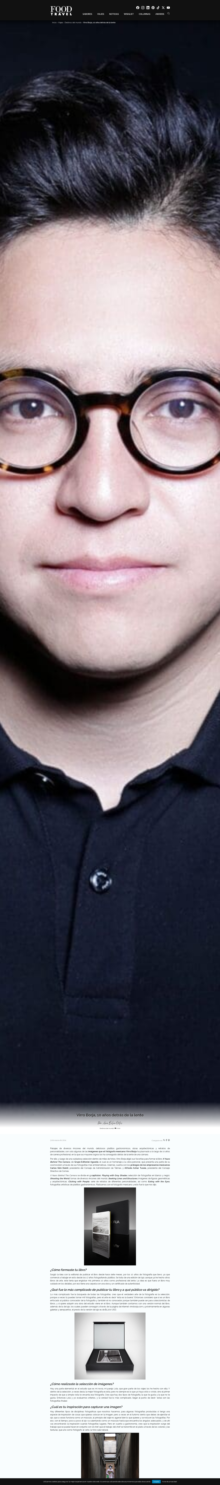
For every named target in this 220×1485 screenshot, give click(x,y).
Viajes (100, 14)
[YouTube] (168, 8)
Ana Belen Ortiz (112, 1123)
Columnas (144, 14)
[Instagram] (142, 8)
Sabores (87, 14)
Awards (159, 14)
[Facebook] (137, 8)
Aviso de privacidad (169, 1482)
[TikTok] (158, 8)
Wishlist (129, 14)
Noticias (114, 14)
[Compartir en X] (164, 1140)
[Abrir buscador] (168, 13)
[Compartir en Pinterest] (169, 1140)
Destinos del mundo (73, 23)
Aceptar (156, 1482)
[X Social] (163, 8)
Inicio (54, 23)
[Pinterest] (153, 8)
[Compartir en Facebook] (166, 1140)
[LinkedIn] (147, 8)
